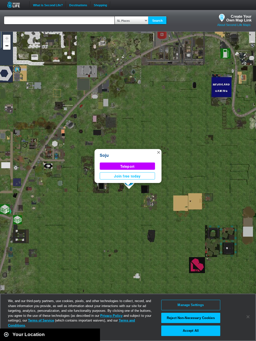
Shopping (100, 4)
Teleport (127, 166)
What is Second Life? (48, 4)
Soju (104, 155)
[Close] (248, 316)
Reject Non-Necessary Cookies (191, 318)
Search (157, 20)
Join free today (127, 175)
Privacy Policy (111, 316)
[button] (159, 152)
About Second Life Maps (233, 25)
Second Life (16, 4)
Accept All (191, 331)
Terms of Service (41, 320)
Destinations (78, 4)
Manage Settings (191, 305)
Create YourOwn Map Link (239, 18)
